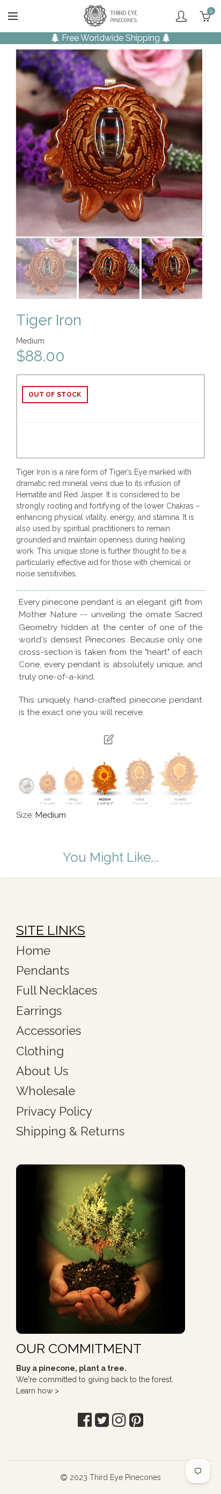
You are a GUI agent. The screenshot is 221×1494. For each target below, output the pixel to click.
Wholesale (45, 1091)
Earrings (39, 1011)
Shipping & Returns (70, 1131)
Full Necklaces (56, 990)
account (181, 16)
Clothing (40, 1051)
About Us (42, 1071)
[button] (84, 1420)
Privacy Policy (54, 1111)
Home (33, 950)
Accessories (48, 1031)
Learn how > (37, 1390)
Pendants (42, 970)
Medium (50, 815)
